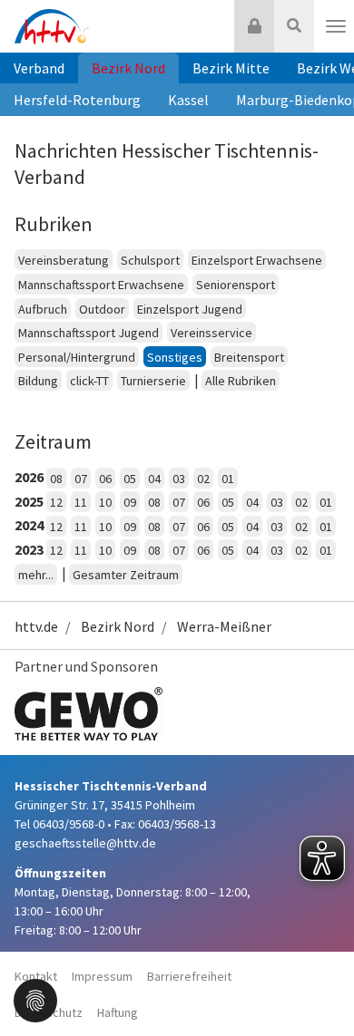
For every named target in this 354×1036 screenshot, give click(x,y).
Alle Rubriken (240, 381)
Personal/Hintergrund (76, 357)
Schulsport (150, 260)
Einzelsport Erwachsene (257, 260)
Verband (39, 68)
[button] (35, 999)
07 (80, 478)
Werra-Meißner (224, 626)
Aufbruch (42, 309)
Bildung (38, 381)
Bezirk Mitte (231, 68)
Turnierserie (153, 381)
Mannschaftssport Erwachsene (101, 284)
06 (105, 478)
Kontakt (36, 976)
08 (56, 478)
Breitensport (249, 357)
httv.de (36, 626)
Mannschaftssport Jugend (88, 332)
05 (129, 478)
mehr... (36, 574)
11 (80, 502)
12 (56, 502)
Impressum (102, 976)
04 (154, 478)
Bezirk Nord (128, 68)
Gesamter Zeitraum (126, 574)
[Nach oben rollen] (317, 985)
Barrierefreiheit (189, 976)
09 (129, 502)
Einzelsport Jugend (189, 309)
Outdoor (102, 309)
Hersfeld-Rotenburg (77, 100)
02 (203, 478)
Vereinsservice (211, 332)
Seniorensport (235, 284)
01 (227, 478)
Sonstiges (174, 357)
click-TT (89, 381)
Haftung (117, 1012)
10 (105, 502)
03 (178, 478)
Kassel (188, 100)
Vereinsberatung (63, 260)
